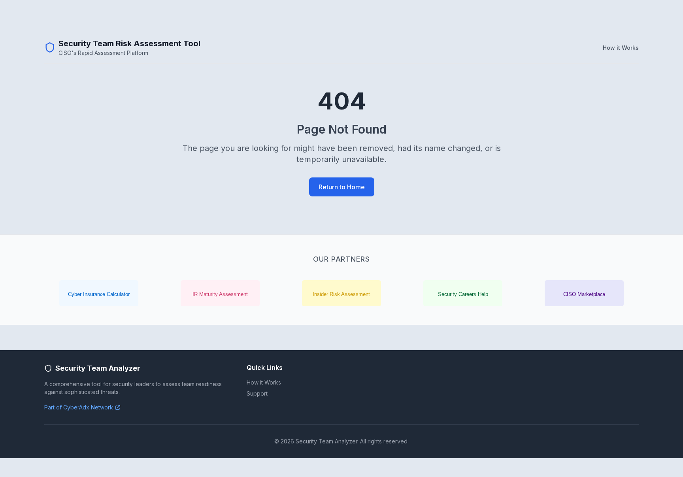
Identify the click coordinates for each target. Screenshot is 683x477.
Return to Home (342, 187)
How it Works (621, 47)
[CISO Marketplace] (584, 293)
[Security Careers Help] (462, 293)
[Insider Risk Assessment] (341, 293)
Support (257, 393)
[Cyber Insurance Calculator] (98, 293)
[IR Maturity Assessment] (220, 293)
